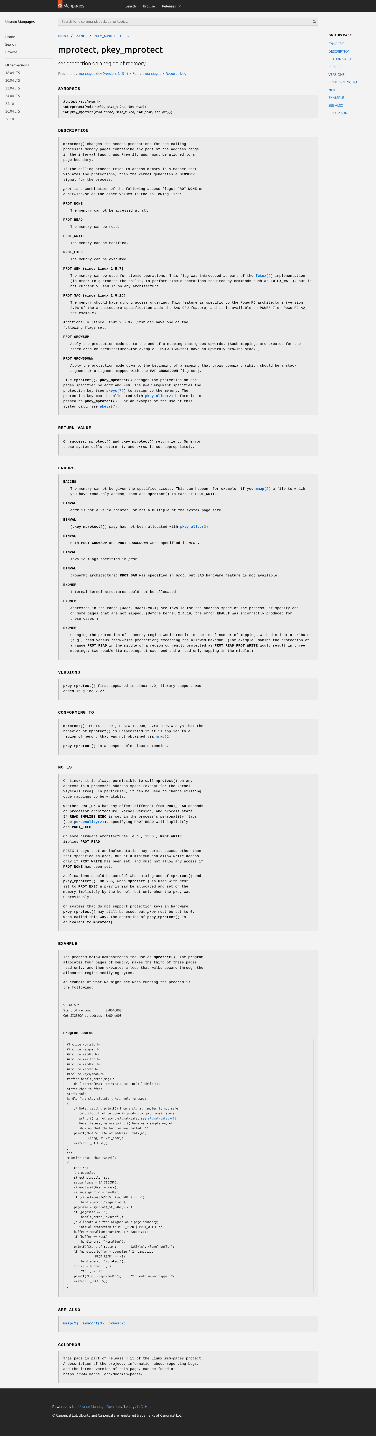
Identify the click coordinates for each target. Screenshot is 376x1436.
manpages (153, 73)
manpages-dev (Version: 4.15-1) (103, 73)
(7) (115, 391)
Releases (169, 6)
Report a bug (176, 73)
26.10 (9, 119)
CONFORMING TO (342, 82)
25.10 (9, 103)
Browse (149, 6)
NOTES (333, 90)
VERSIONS (336, 74)
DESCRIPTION (339, 51)
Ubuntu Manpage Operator (99, 1406)
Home (10, 36)
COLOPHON (338, 113)
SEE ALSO (335, 105)
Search (131, 6)
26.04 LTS (12, 111)
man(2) (81, 36)
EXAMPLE (336, 97)
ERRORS (334, 67)
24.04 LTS (12, 96)
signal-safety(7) (162, 1118)
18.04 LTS (12, 73)
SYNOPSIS (336, 43)
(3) (93, 1323)
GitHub (146, 1406)
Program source (78, 1033)
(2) (264, 276)
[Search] (314, 21)
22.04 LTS (12, 88)
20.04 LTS (12, 80)
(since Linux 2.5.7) (93, 269)
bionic (63, 36)
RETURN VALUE (340, 59)
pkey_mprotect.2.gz (112, 36)
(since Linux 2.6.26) (94, 296)
